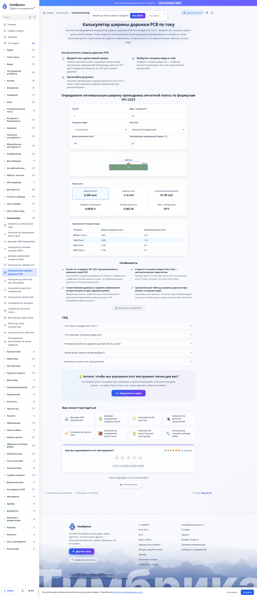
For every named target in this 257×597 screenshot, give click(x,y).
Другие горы (82, 551)
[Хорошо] (134, 458)
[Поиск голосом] (30, 17)
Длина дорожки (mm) (83, 136)
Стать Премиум (169, 3)
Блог (141, 534)
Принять (247, 592)
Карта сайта (145, 539)
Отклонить (232, 592)
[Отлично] (140, 458)
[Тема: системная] (22, 590)
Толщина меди (79, 122)
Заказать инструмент (149, 544)
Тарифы (143, 554)
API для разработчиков (150, 549)
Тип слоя (134, 122)
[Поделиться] (206, 12)
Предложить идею (130, 393)
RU (32, 590)
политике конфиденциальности (128, 592)
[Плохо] (122, 458)
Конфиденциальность (192, 524)
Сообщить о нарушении (193, 549)
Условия (185, 529)
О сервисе (144, 524)
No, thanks (154, 15)
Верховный (206, 493)
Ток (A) (75, 109)
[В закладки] (211, 12)
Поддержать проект (149, 564)
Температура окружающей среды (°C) (148, 136)
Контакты (143, 529)
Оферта (185, 534)
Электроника (63, 12)
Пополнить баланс (148, 559)
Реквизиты (122, 578)
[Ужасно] (116, 458)
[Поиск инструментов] (34, 17)
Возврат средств (189, 539)
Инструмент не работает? (130, 308)
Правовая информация (193, 544)
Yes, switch (138, 15)
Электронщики (128, 484)
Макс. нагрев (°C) (138, 109)
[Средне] (128, 458)
